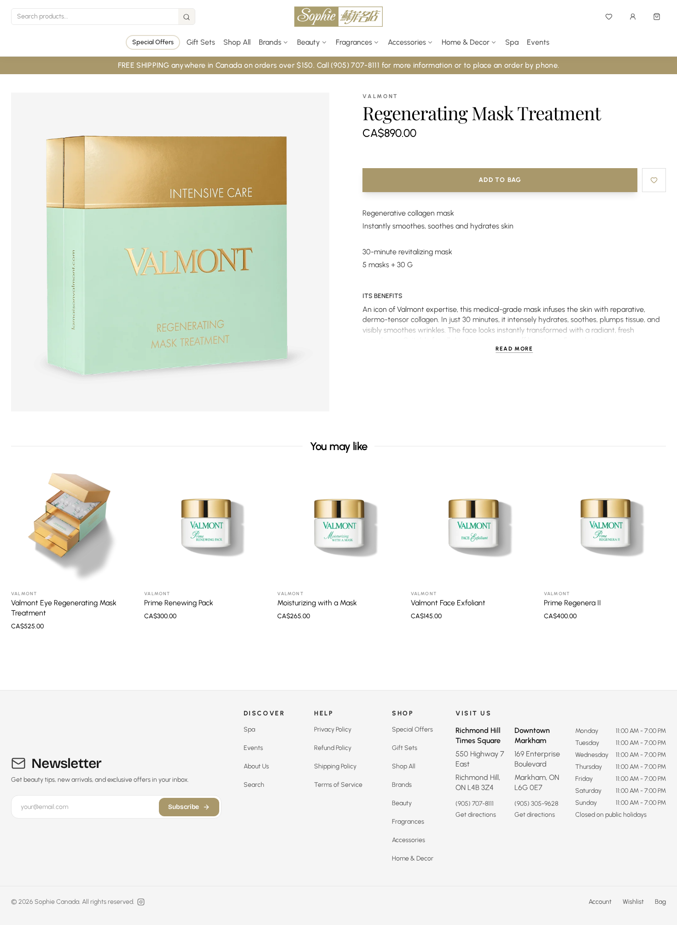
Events (538, 42)
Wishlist (633, 902)
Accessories (408, 840)
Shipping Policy (335, 766)
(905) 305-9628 (536, 804)
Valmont (380, 96)
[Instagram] (141, 902)
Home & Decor (412, 858)
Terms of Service (338, 785)
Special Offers (153, 42)
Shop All (237, 42)
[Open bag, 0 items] (657, 16)
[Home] (338, 17)
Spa (512, 42)
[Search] (186, 17)
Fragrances (408, 821)
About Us (256, 766)
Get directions (475, 815)
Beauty (402, 803)
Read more (514, 348)
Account (600, 902)
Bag (660, 902)
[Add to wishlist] (654, 180)
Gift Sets (201, 42)
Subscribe (183, 807)
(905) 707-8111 (474, 804)
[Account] (633, 16)
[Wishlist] (609, 16)
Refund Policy (332, 748)
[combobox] (95, 16)
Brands (402, 785)
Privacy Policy (332, 729)
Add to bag (500, 180)
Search (254, 785)
